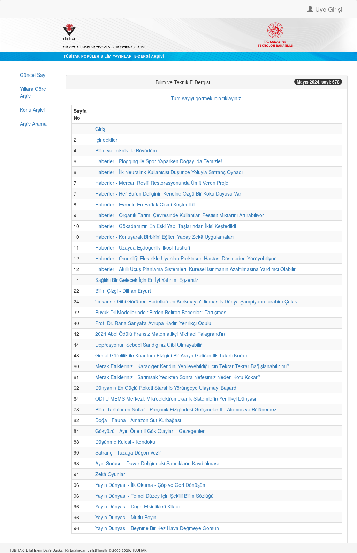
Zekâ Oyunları (110, 474)
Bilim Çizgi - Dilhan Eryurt (123, 290)
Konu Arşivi (32, 109)
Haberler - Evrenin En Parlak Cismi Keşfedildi (145, 204)
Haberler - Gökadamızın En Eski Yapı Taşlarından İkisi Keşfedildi (165, 225)
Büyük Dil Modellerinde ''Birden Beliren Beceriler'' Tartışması (161, 312)
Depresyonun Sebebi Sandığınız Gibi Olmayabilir (148, 344)
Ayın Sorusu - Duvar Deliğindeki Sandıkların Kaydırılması (157, 463)
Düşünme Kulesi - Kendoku (125, 441)
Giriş (100, 128)
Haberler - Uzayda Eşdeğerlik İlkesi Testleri (142, 247)
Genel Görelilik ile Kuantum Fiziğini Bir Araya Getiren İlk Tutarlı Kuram (172, 355)
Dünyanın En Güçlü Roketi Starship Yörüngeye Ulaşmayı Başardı (166, 387)
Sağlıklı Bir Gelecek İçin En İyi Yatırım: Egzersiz (146, 279)
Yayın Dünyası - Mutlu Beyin (126, 517)
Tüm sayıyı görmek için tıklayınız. (206, 98)
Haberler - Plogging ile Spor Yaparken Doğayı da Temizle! (158, 161)
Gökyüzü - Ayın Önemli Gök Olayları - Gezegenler (150, 430)
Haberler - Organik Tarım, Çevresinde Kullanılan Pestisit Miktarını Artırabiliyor (179, 215)
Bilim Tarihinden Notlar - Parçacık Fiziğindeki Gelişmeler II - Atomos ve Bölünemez (185, 409)
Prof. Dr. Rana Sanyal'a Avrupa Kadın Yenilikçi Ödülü (153, 322)
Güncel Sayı (33, 74)
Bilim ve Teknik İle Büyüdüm (126, 150)
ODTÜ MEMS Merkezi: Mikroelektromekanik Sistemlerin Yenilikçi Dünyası (175, 398)
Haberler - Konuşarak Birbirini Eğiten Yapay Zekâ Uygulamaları (164, 236)
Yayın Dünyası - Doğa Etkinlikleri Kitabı (137, 506)
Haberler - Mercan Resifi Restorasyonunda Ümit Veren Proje (161, 182)
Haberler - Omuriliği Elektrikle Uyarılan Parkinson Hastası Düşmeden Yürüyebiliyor (185, 258)
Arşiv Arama (33, 123)
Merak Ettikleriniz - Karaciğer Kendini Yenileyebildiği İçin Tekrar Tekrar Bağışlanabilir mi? (192, 366)
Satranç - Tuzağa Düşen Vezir (128, 452)
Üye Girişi (327, 9)
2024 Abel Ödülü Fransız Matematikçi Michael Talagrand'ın (160, 333)
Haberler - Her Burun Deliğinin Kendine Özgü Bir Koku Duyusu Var (168, 193)
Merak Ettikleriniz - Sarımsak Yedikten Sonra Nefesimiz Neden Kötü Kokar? (177, 376)
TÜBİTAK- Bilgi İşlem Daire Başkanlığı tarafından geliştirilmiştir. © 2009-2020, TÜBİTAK (78, 550)
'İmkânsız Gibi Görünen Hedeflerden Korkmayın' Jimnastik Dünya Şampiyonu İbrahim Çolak (196, 301)
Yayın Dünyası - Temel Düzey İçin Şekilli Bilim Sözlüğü (154, 495)
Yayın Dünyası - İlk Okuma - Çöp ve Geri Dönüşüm (151, 484)
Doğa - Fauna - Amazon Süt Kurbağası (138, 420)
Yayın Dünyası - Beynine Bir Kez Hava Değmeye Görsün (157, 527)
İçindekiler (106, 139)
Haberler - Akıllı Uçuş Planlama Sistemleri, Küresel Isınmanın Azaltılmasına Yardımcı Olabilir (195, 269)
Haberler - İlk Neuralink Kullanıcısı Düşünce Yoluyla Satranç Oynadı (169, 171)
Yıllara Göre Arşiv (33, 92)
